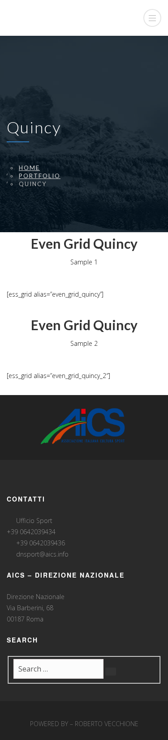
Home (29, 167)
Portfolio (39, 175)
